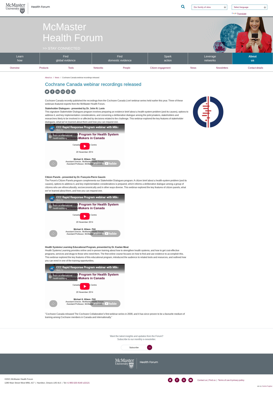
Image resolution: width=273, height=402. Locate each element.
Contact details (255, 68)
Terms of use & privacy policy (231, 380)
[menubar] (136, 58)
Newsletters (222, 68)
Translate (241, 14)
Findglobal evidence (66, 58)
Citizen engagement (160, 68)
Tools (71, 68)
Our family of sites (202, 7)
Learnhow (19, 58)
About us (48, 78)
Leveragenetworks (210, 58)
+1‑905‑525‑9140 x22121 (78, 383)
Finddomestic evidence (120, 58)
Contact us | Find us (206, 380)
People (126, 68)
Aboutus (253, 58)
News (193, 68)
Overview (14, 68)
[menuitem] (20, 58)
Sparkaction (168, 58)
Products (43, 68)
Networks (98, 68)
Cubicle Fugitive (267, 386)
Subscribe (134, 347)
